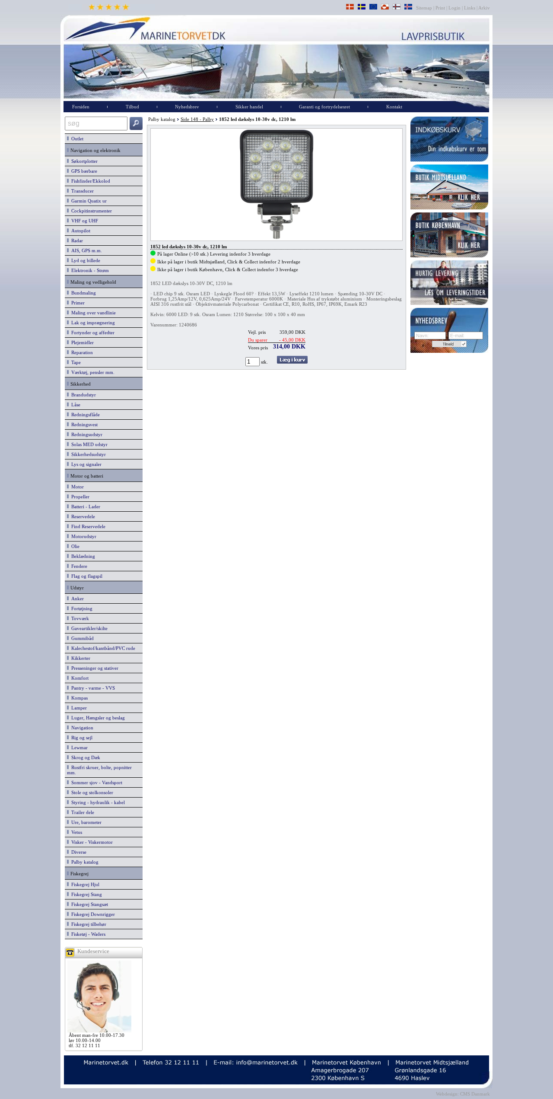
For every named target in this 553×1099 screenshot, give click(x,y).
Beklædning (82, 556)
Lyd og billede (84, 260)
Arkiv (484, 7)
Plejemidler (81, 342)
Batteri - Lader (84, 506)
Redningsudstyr (85, 434)
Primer (77, 302)
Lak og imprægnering (92, 322)
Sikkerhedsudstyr (87, 454)
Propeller (79, 496)
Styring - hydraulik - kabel (97, 802)
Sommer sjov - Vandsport (95, 782)
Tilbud (132, 106)
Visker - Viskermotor (91, 842)
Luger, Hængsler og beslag (97, 717)
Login (454, 7)
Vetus (75, 832)
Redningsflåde (84, 414)
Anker (76, 598)
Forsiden (80, 106)
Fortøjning (80, 608)
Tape (75, 362)
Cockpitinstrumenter (90, 210)
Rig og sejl (80, 737)
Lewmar (78, 747)
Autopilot (79, 230)
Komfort (79, 678)
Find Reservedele (87, 526)
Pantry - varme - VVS (92, 687)
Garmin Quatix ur (88, 200)
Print (440, 7)
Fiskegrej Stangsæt (88, 904)
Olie (74, 546)
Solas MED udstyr (88, 444)
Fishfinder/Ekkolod (89, 181)
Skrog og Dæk (84, 757)
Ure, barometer (85, 822)
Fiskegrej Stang (85, 894)
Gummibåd (81, 638)
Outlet (76, 138)
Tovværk (79, 618)
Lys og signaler (85, 464)
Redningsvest (83, 424)
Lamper (78, 707)
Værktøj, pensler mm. (91, 372)
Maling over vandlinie (92, 312)
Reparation (81, 352)
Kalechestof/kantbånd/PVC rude (102, 648)
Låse (74, 404)
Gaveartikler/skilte (88, 628)
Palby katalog (84, 862)
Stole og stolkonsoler (91, 792)
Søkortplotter (83, 161)
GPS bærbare (83, 171)
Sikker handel (249, 106)
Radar (76, 240)
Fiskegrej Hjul (84, 884)
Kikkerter (79, 658)
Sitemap (424, 7)
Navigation (81, 727)
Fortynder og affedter (91, 332)
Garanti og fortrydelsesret (324, 106)
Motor (76, 486)
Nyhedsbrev (187, 106)
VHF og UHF (83, 220)
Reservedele (82, 516)
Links (470, 7)
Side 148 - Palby (197, 119)
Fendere (78, 566)
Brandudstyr (82, 394)
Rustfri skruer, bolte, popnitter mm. (99, 770)
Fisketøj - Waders (87, 934)
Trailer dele (81, 812)
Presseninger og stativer (93, 668)
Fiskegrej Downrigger (92, 914)
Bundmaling (82, 292)
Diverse (77, 852)
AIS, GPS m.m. (85, 250)
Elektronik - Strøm (89, 270)
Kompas (78, 697)
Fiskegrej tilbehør (87, 924)
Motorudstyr (82, 536)
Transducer (81, 190)
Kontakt (394, 106)
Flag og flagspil (85, 576)
